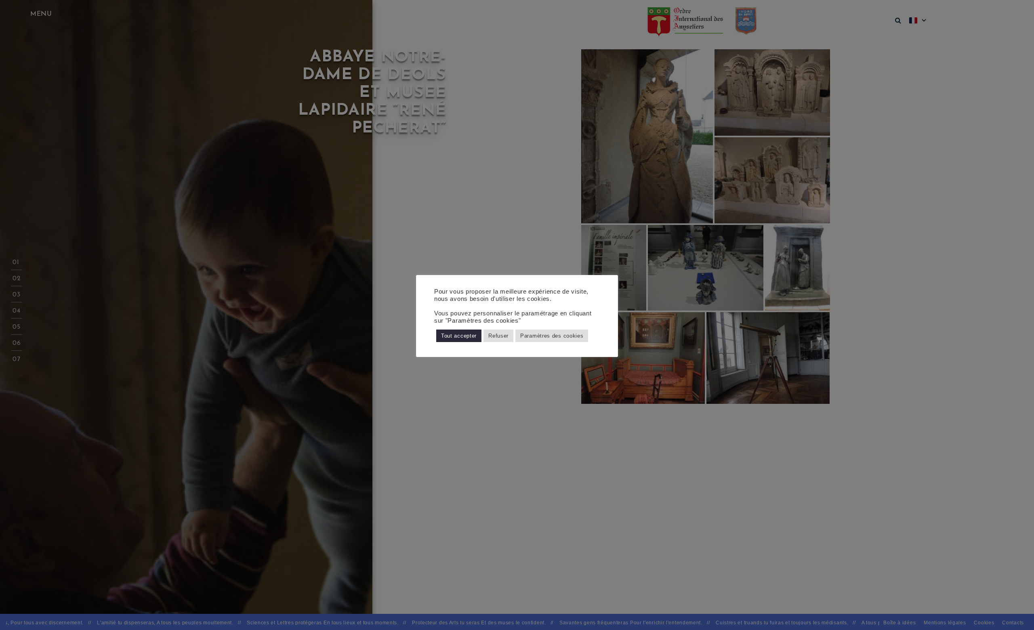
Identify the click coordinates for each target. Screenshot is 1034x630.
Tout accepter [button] (459, 336)
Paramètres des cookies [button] (551, 336)
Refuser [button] (498, 336)
